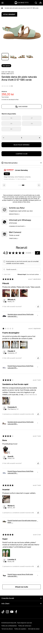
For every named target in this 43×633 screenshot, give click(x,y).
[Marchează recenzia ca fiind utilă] (38, 306)
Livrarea (4, 99)
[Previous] (4, 185)
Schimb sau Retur (17, 208)
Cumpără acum (21, 154)
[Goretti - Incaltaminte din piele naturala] (21, 2)
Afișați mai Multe (30, 394)
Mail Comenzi (15, 232)
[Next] (39, 185)
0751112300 (13, 223)
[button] (41, 3)
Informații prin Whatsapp (20, 220)
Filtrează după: (22, 274)
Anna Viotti (10, 73)
